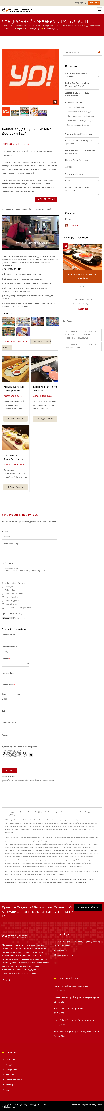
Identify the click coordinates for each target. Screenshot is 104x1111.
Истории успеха (12, 1070)
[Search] (99, 52)
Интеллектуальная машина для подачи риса (80, 151)
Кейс (67, 181)
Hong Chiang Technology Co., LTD (30, 1105)
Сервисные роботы (74, 174)
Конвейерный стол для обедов (80, 121)
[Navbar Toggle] (99, 9)
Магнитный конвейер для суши (80, 116)
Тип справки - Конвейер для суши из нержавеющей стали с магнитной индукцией (81, 335)
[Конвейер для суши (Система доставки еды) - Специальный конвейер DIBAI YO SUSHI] (55, 102)
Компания (10, 1059)
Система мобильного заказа (31, 882)
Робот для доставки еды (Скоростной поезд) (77, 84)
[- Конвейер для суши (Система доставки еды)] (8, 321)
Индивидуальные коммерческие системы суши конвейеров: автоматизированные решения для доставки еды (14, 388)
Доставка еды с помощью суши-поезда (78, 94)
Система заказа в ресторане (78, 134)
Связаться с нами (80, 882)
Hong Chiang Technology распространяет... (75, 1020)
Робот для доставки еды (54, 879)
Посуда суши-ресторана (76, 160)
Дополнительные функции (78, 125)
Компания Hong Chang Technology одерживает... (78, 1031)
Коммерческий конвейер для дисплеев (79, 142)
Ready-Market (96, 1105)
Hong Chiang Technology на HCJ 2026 (72, 1008)
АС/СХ (68, 167)
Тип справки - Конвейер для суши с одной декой (81, 346)
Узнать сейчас (47, 199)
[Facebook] (3, 980)
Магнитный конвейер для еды (14, 457)
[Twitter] (6, 980)
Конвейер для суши (33, 29)
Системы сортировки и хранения (76, 74)
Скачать (74, 225)
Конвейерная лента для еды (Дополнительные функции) (45, 388)
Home (8, 29)
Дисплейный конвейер (13, 882)
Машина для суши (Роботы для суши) (78, 189)
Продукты (10, 1065)
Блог (7, 1090)
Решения (9, 1075)
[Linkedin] (10, 980)
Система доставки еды (71, 879)
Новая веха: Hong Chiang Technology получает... (77, 997)
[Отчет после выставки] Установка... (71, 985)
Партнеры (10, 1085)
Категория (18, 29)
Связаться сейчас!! (88, 908)
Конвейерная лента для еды (79, 112)
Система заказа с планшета (51, 882)
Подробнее (82, 308)
